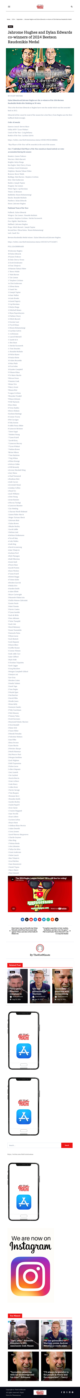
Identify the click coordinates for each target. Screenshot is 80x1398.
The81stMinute (41, 954)
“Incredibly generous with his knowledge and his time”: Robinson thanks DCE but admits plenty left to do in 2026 (22, 1377)
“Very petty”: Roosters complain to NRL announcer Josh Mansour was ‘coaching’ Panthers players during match (23, 1345)
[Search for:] (34, 1145)
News (10, 27)
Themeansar (16, 1395)
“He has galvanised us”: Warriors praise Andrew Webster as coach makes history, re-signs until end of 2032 (56, 1345)
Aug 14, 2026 (61, 999)
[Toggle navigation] (9, 6)
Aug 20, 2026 (16, 999)
